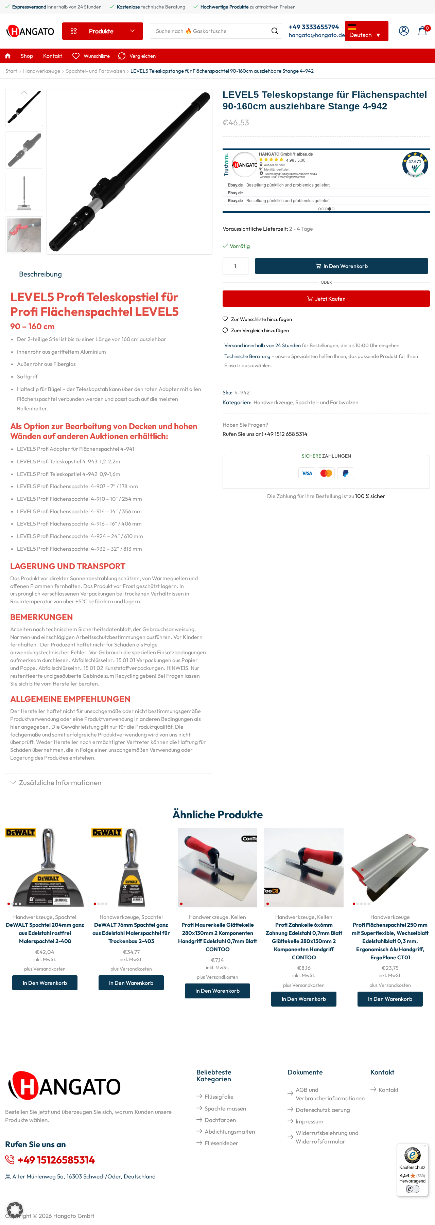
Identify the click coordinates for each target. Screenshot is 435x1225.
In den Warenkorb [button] (72, 862)
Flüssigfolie (219, 1096)
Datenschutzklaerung (323, 1109)
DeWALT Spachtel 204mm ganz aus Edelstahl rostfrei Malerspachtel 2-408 (45, 932)
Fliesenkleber (221, 1143)
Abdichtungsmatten (230, 1131)
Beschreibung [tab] (40, 273)
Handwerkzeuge (41, 71)
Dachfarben (220, 1119)
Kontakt (388, 1089)
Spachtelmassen (225, 1108)
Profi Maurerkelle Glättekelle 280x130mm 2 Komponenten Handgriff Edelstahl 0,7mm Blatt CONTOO (217, 937)
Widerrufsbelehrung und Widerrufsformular (327, 1136)
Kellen (238, 916)
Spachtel (65, 916)
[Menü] (424, 1147)
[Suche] (275, 30)
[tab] (108, 274)
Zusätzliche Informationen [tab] (60, 782)
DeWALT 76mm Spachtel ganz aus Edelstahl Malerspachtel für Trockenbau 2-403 (131, 932)
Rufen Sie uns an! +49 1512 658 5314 (265, 433)
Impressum (310, 1121)
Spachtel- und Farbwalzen (95, 71)
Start (11, 71)
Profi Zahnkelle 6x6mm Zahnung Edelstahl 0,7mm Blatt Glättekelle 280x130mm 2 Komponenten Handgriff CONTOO (304, 941)
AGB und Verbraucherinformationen (330, 1093)
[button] (404, 31)
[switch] (412, 1189)
